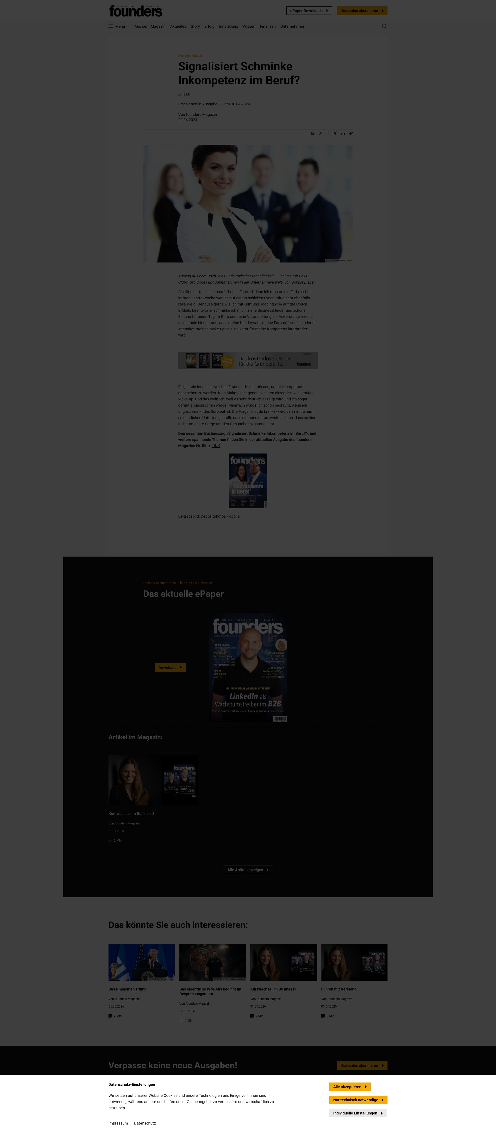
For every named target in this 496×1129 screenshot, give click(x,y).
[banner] (248, 564)
